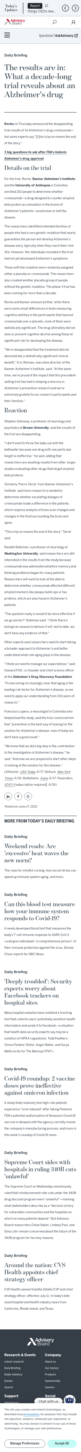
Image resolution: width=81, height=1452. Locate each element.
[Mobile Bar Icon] (7, 35)
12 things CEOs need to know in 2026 (42, 11)
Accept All (62, 1443)
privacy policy (31, 1414)
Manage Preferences (24, 1443)
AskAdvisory (64, 35)
